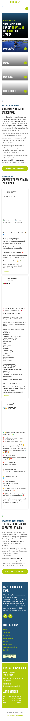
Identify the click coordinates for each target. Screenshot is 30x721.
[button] (26, 8)
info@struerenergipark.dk (11, 686)
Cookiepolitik (19, 715)
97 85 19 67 (7, 684)
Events (5, 641)
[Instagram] (10, 616)
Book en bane (13, 2)
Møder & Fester (8, 638)
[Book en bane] (19, 2)
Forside (5, 630)
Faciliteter (6, 635)
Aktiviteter (6, 632)
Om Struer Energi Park (10, 647)
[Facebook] (5, 616)
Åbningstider (7, 644)
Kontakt (5, 650)
